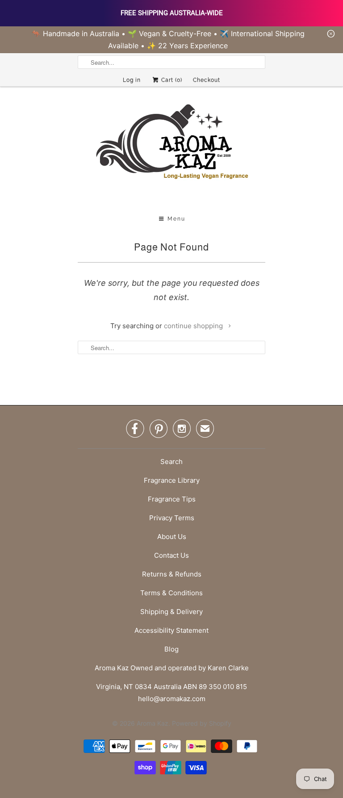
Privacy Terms (171, 518)
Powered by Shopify (201, 723)
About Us (171, 536)
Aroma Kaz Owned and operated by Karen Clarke (172, 668)
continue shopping (194, 326)
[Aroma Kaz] (171, 151)
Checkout (206, 80)
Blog (171, 649)
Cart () (170, 80)
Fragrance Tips (172, 499)
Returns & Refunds (171, 574)
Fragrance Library (172, 480)
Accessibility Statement (171, 630)
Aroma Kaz (152, 723)
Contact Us (171, 555)
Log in (132, 80)
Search (171, 461)
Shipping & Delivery (171, 611)
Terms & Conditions (171, 593)
